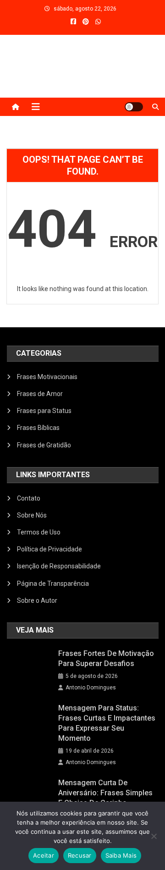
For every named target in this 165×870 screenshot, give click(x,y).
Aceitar (43, 855)
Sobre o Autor (37, 600)
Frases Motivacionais (47, 376)
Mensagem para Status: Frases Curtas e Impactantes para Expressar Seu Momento (106, 723)
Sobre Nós (32, 515)
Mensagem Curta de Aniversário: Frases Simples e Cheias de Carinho (105, 792)
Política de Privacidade (49, 549)
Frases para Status (44, 410)
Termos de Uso (38, 532)
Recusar (80, 855)
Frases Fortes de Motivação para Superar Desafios (106, 658)
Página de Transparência (53, 583)
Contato (28, 498)
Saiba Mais (121, 855)
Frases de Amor (40, 393)
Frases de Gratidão (44, 445)
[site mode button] (134, 106)
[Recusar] (153, 836)
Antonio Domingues (91, 687)
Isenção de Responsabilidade (59, 566)
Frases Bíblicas (38, 427)
